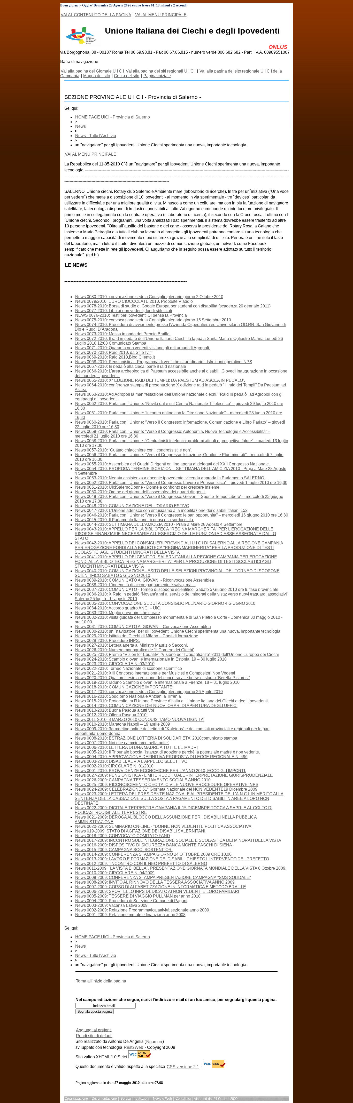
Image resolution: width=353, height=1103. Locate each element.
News (80, 126)
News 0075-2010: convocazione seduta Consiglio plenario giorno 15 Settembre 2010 (153, 320)
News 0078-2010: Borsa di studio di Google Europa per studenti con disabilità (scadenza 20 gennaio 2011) (173, 306)
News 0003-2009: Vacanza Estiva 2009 (111, 905)
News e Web (162, 1099)
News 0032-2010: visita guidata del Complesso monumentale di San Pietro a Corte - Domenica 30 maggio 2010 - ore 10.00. (178, 619)
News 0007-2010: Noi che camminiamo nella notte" (122, 743)
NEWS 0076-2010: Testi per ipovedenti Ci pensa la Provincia (131, 315)
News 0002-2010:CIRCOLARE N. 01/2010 (114, 766)
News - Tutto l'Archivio (95, 135)
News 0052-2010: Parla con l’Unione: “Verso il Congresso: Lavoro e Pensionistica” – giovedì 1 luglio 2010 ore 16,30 (181, 482)
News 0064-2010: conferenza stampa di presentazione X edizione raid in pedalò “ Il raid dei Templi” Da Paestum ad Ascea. (180, 387)
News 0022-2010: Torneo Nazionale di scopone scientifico (128, 668)
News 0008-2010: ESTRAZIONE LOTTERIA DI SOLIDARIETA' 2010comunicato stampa (156, 738)
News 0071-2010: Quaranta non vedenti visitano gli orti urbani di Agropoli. (142, 348)
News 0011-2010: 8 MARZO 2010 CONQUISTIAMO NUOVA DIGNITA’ (139, 719)
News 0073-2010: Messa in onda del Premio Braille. (123, 334)
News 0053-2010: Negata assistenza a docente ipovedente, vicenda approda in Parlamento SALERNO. (170, 478)
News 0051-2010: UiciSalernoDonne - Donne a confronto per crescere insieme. (147, 487)
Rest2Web (133, 1047)
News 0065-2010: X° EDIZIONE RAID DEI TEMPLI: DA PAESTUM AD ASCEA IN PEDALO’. (160, 380)
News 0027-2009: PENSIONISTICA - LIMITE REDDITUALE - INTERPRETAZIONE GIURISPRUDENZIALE (174, 775)
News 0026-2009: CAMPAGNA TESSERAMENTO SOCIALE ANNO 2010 (143, 780)
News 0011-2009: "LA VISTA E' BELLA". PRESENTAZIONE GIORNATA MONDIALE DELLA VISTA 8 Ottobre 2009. (180, 868)
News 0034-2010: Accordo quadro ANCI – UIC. (118, 608)
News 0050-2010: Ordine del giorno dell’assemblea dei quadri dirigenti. (140, 492)
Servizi (125, 1099)
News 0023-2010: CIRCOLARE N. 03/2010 (115, 664)
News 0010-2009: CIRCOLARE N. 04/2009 (115, 873)
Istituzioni (142, 1099)
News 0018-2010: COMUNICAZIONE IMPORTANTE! (124, 687)
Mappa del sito (96, 76)
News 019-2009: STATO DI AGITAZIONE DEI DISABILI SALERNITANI (140, 831)
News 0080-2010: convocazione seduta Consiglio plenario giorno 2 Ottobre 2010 (149, 297)
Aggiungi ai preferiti (94, 1030)
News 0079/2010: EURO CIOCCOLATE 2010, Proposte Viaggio (134, 301)
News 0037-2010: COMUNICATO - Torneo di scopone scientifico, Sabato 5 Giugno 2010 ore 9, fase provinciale (176, 589)
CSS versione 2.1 (183, 1066)
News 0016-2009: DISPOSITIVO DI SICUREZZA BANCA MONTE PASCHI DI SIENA (153, 845)
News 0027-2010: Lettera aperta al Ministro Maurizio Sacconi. (131, 645)
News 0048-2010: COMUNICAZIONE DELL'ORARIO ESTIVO (132, 506)
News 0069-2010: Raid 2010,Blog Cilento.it (115, 357)
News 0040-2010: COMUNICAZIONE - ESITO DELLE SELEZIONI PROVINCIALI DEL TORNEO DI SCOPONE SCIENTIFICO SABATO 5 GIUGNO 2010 (177, 573)
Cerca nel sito (126, 76)
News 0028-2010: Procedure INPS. (107, 640)
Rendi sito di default (94, 1036)
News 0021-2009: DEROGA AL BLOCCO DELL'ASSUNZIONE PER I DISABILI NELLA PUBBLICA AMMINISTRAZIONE (166, 819)
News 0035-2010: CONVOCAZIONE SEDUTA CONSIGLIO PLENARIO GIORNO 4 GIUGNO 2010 (165, 603)
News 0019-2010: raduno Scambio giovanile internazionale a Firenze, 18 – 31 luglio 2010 (157, 682)
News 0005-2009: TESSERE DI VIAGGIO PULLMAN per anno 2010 (138, 896)
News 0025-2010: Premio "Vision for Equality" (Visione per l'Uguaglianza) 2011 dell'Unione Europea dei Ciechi (177, 654)
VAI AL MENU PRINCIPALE (161, 15)
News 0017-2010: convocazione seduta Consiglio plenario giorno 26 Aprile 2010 (149, 691)
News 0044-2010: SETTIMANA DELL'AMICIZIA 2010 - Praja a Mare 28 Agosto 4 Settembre (158, 524)
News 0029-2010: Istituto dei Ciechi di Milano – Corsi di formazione (136, 636)
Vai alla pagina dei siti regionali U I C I (161, 71)
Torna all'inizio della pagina (101, 981)
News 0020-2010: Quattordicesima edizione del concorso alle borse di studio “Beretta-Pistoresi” (162, 678)
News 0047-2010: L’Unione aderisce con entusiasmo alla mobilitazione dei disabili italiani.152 (161, 510)
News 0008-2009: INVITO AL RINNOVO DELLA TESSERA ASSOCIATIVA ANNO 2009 (155, 882)
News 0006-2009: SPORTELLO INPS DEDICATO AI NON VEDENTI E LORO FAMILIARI (157, 891)
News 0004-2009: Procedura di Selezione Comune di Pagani (131, 901)
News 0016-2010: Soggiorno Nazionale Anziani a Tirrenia (128, 696)
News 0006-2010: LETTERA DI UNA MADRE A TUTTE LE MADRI (136, 747)
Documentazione (104, 1099)
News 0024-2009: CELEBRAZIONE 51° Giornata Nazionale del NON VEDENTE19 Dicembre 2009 (166, 789)
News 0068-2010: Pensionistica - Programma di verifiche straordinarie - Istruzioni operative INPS (163, 362)
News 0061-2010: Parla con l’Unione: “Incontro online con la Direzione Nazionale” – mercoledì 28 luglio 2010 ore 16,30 (178, 415)
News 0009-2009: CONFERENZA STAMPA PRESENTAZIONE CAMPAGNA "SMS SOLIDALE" (163, 877)
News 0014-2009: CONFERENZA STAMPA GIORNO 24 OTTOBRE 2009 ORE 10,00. (154, 854)
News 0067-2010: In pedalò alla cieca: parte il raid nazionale (130, 366)
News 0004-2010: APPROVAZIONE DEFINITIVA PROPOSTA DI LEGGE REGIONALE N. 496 (161, 757)
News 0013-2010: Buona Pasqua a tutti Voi (114, 710)
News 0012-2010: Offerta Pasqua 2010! (111, 715)
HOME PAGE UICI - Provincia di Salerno (112, 117)
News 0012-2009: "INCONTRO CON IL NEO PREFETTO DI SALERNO (141, 863)
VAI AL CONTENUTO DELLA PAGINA (96, 15)
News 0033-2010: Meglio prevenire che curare (117, 612)
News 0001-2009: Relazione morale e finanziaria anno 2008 (130, 914)
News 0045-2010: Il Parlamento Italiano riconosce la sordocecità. (134, 520)
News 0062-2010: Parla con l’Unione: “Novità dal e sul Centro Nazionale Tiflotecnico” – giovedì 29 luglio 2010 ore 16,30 (179, 405)
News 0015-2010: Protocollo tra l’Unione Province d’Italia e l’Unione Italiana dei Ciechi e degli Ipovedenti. (172, 701)
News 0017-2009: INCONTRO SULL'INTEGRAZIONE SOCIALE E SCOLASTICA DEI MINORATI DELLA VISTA (178, 840)
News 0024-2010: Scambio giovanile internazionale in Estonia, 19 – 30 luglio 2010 (151, 659)
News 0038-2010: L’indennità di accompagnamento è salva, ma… (135, 585)
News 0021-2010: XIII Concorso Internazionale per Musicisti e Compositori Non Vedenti (155, 673)
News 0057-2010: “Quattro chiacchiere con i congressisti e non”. (133, 450)
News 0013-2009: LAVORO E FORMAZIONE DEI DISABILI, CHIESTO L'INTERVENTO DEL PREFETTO (172, 859)
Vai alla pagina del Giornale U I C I (92, 71)
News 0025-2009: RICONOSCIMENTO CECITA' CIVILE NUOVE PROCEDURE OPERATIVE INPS (166, 784)
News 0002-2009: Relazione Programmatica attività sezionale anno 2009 (142, 910)
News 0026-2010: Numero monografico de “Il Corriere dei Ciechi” (134, 650)
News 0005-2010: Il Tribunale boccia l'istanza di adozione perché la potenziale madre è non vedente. (167, 752)
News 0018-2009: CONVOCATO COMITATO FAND (122, 836)
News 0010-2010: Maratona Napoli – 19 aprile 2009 (122, 724)
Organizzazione (76, 1099)
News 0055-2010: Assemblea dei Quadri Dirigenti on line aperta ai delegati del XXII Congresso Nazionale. (172, 464)
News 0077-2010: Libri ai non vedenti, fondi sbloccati (123, 310)
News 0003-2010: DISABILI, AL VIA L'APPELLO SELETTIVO (131, 761)
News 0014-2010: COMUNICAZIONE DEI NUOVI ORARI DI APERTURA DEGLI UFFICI (156, 705)
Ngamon (154, 1041)
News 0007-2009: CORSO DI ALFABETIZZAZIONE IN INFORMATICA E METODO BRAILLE (160, 887)
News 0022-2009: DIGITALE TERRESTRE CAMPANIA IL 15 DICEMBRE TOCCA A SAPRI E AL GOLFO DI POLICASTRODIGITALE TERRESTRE (173, 810)
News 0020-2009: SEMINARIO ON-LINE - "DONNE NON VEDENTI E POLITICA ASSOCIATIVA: (163, 826)
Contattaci (183, 1099)
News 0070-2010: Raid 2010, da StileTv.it (113, 352)
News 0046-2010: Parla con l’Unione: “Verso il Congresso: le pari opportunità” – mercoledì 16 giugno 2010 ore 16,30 (181, 515)
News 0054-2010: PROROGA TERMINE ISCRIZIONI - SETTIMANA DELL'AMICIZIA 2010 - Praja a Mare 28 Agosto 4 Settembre (180, 470)
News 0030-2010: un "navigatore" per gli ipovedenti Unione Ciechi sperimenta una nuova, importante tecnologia (177, 631)
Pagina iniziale (157, 76)
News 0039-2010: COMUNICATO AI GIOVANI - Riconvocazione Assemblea (144, 580)
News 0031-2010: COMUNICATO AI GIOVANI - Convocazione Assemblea (143, 626)
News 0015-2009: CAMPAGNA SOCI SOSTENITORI (124, 849)
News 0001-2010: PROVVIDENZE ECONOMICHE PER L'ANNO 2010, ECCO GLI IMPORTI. (160, 770)
